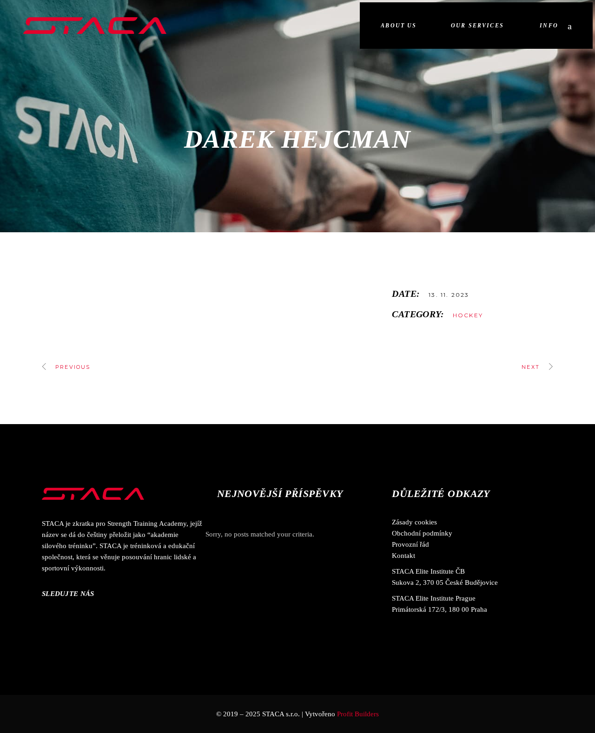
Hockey (468, 315)
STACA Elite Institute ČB (428, 571)
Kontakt (403, 555)
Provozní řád (410, 544)
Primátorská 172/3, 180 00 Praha (439, 609)
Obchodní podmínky (422, 533)
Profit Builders (358, 714)
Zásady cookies (414, 522)
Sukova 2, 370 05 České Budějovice (445, 582)
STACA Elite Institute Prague (434, 598)
